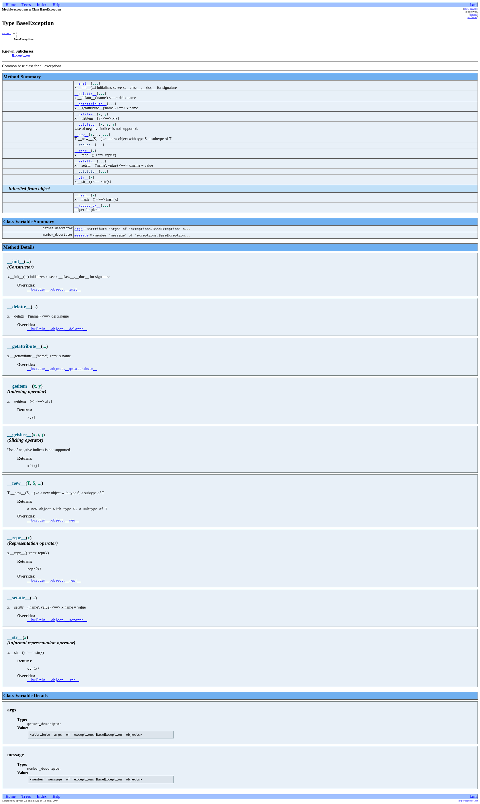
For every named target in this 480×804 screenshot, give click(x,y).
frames (473, 14)
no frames (472, 17)
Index (41, 5)
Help (56, 5)
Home (11, 5)
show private (470, 9)
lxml (474, 5)
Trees (26, 5)
